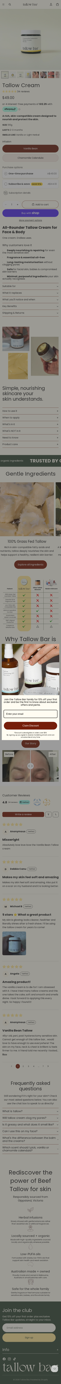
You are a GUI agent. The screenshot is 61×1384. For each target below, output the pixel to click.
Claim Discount (31, 725)
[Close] (55, 647)
